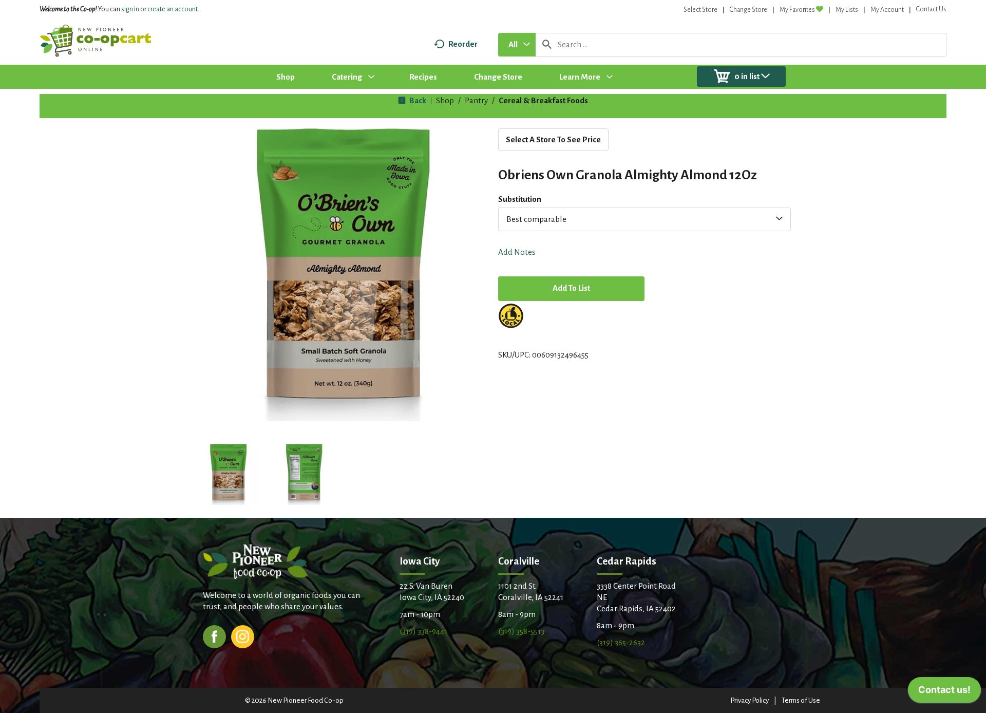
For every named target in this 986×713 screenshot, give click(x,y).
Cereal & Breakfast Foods (543, 100)
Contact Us (931, 9)
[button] (228, 475)
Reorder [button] (463, 44)
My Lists (847, 9)
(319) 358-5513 (521, 631)
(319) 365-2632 (621, 642)
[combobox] (517, 45)
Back (417, 100)
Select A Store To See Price (553, 139)
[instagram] (242, 635)
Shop (445, 100)
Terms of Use (801, 700)
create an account (172, 9)
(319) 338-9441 (423, 631)
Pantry (476, 100)
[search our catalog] (547, 45)
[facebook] (214, 635)
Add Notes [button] (517, 252)
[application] (944, 692)
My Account (887, 9)
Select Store (700, 9)
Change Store (748, 9)
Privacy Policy (749, 700)
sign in (130, 9)
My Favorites (797, 9)
